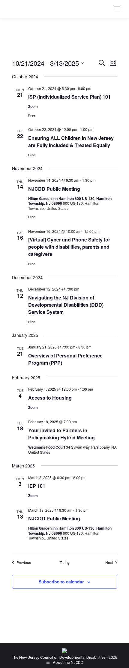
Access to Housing (50, 397)
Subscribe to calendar (61, 582)
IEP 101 (36, 485)
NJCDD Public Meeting (54, 188)
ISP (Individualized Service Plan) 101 (69, 96)
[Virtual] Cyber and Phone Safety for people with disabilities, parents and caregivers (69, 246)
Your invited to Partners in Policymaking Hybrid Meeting (61, 434)
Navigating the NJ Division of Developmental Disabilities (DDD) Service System (66, 304)
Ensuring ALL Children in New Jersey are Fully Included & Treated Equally (71, 141)
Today (65, 562)
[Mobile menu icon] (117, 9)
